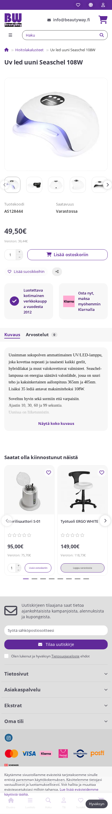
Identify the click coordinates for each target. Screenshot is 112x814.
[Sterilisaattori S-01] (29, 491)
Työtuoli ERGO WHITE (79, 521)
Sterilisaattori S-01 (23, 521)
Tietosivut (16, 673)
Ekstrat (13, 705)
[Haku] (101, 35)
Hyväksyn (96, 803)
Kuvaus (12, 335)
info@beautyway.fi (71, 19)
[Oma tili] (103, 5)
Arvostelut (40, 335)
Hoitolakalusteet (29, 49)
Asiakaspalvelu (22, 689)
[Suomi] (91, 5)
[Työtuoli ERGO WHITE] (83, 491)
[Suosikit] (78, 5)
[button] (4, 184)
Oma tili (14, 721)
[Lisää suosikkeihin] (48, 472)
